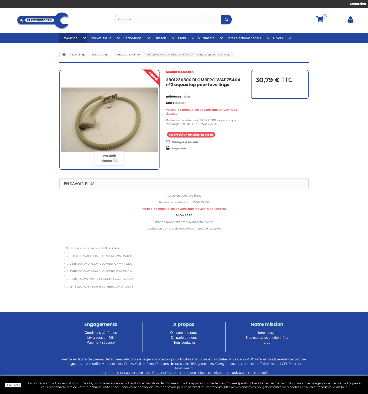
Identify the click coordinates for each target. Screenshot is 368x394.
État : (170, 102)
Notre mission (267, 332)
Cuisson (160, 38)
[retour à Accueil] (64, 54)
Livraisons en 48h (100, 337)
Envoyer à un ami (185, 142)
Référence (173, 96)
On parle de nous (184, 337)
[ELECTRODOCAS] (43, 20)
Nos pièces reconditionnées (267, 337)
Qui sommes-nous (184, 332)
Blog (266, 342)
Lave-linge (70, 38)
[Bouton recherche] (226, 19)
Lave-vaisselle (100, 38)
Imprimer (179, 148)
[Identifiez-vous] (351, 21)
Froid (182, 38)
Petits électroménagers (243, 38)
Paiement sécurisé (101, 342)
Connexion (358, 3)
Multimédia (206, 38)
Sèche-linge (132, 38)
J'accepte (13, 385)
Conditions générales (101, 332)
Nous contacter (183, 342)
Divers (278, 38)
